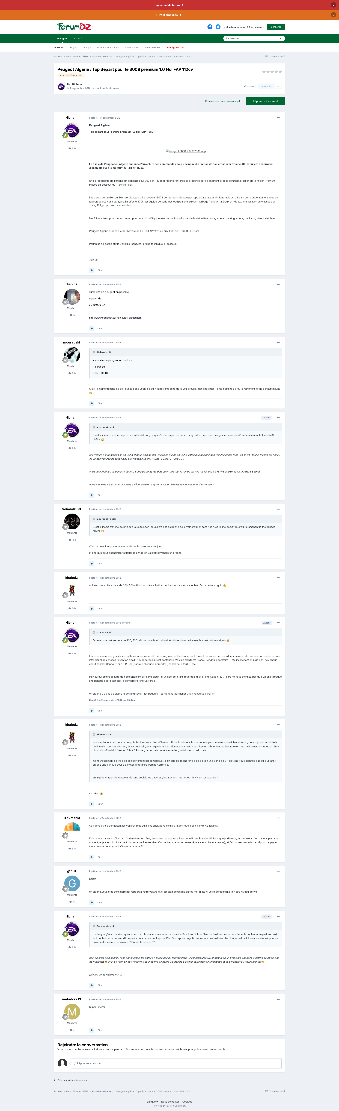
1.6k (73, 539)
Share (250, 86)
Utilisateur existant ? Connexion (243, 27)
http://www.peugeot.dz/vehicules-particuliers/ (115, 317)
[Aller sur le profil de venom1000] (72, 521)
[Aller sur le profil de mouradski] (72, 355)
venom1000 (71, 509)
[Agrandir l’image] (186, 150)
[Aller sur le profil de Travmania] (72, 830)
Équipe (87, 47)
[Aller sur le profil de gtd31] (72, 883)
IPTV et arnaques (167, 14)
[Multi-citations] (91, 270)
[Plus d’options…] (278, 118)
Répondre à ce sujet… (89, 1063)
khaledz (71, 577)
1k (73, 315)
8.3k (73, 373)
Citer (100, 270)
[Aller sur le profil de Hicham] (61, 86)
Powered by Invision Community (169, 1105)
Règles (73, 47)
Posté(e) (104, 117)
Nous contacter (170, 1101)
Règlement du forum (167, 5)
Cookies (187, 1101)
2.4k (73, 608)
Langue (151, 1101)
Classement (131, 47)
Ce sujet (268, 38)
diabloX (72, 284)
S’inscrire (276, 26)
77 (73, 901)
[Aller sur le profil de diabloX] (72, 297)
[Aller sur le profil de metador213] (72, 1012)
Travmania (71, 818)
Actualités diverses (108, 88)
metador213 (71, 999)
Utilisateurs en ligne (108, 47)
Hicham (77, 84)
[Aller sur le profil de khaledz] (72, 590)
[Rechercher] (281, 38)
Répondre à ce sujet (265, 101)
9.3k (73, 148)
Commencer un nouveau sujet (222, 101)
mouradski (71, 342)
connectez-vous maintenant (171, 1049)
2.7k (73, 848)
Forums (58, 47)
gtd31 (71, 871)
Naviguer (62, 38)
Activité (78, 38)
